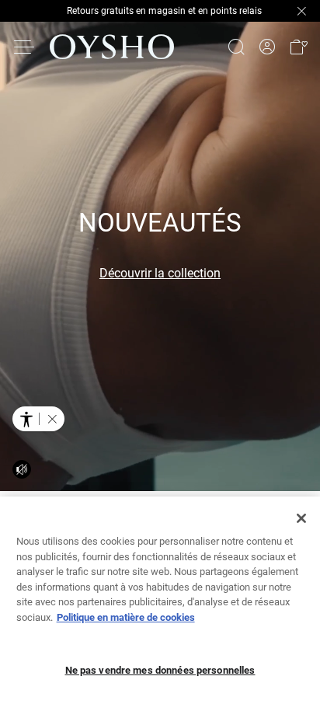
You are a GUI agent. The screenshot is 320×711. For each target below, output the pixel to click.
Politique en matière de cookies (126, 617)
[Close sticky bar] (301, 11)
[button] (298, 46)
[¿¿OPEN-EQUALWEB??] (38, 418)
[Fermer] (301, 518)
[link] (267, 47)
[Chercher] (236, 46)
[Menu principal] (24, 46)
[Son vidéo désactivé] (21, 469)
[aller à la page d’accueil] (112, 46)
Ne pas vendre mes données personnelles (160, 670)
